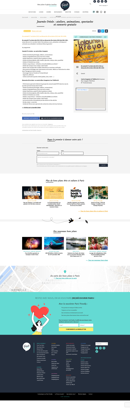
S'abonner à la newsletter (76, 329)
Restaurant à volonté (71, 349)
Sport (52, 349)
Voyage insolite (84, 351)
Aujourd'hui (39, 369)
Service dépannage (70, 380)
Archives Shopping (85, 371)
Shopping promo (55, 377)
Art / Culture (54, 352)
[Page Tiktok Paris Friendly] (105, 1)
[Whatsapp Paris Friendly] (102, 1)
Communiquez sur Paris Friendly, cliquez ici (31, 130)
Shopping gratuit (55, 375)
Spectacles (54, 347)
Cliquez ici (50, 124)
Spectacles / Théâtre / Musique (32, 251)
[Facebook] (99, 30)
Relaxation (68, 361)
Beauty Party (40, 349)
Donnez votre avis (36, 31)
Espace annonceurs (41, 360)
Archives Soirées (85, 363)
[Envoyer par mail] (106, 30)
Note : (62, 150)
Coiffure (68, 366)
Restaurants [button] (58, 12)
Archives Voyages (85, 369)
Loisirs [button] (41, 12)
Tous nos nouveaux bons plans (98, 260)
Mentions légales (82, 394)
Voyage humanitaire (85, 349)
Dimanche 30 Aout (41, 372)
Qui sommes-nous (41, 356)
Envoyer (103, 165)
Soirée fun (53, 365)
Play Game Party (40, 347)
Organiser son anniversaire (54, 367)
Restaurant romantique (71, 354)
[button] (93, 12)
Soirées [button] (48, 12)
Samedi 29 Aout (40, 371)
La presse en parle (41, 358)
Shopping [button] (85, 12)
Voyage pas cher (84, 347)
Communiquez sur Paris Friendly (45, 394)
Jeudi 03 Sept (40, 380)
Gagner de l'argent (70, 379)
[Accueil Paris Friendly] (65, 4)
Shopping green (55, 379)
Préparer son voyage (86, 345)
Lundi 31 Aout (40, 374)
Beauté (68, 365)
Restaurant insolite (70, 347)
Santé (67, 363)
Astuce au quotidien (71, 377)
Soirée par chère (55, 363)
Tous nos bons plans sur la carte (66, 278)
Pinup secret (65, 399)
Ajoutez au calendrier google (52, 118)
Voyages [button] (76, 12)
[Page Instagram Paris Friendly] (98, 1)
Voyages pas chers (54, 251)
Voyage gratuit (84, 352)
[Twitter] (102, 30)
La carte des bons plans (42, 351)
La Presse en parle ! (59, 394)
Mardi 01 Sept (40, 376)
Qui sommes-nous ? (71, 394)
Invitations (32, 12)
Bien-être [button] (68, 12)
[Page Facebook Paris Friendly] (94, 1)
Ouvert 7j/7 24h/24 (70, 384)
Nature (53, 354)
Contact (39, 362)
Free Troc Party (40, 345)
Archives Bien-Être (85, 367)
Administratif (69, 382)
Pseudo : (38, 150)
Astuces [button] (58, 16)
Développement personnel (70, 369)
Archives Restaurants (86, 365)
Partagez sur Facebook (31, 118)
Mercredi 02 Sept (41, 378)
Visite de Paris (54, 351)
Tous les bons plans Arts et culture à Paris (94, 211)
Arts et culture (32, 200)
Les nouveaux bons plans (43, 352)
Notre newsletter (41, 354)
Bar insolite (54, 361)
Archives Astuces (85, 373)
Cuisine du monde (70, 345)
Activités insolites (55, 345)
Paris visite (76, 251)
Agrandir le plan (79, 109)
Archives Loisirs (84, 362)
